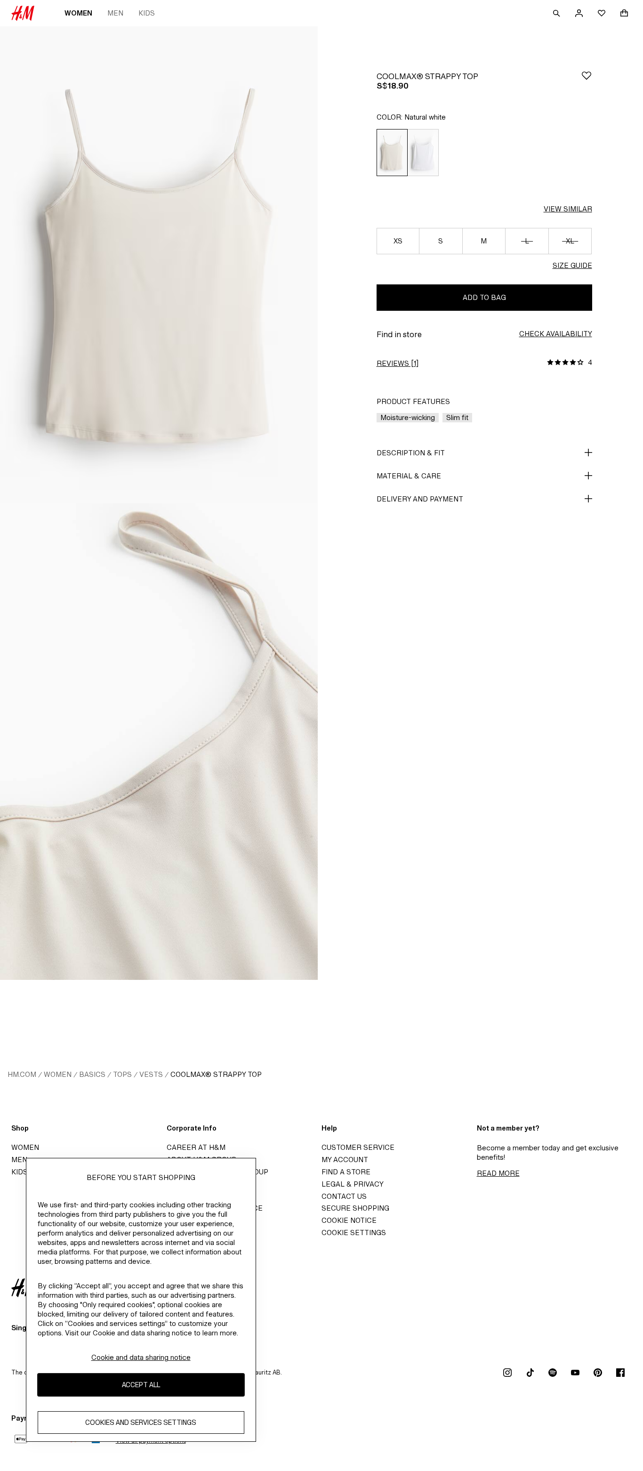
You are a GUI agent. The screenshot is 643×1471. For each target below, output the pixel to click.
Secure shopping (355, 1208)
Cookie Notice (349, 1220)
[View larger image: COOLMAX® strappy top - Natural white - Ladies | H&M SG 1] (159, 264)
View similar (568, 209)
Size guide (572, 265)
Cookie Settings (354, 1233)
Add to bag (484, 297)
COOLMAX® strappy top (216, 1074)
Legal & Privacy (353, 1184)
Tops (122, 1074)
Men (115, 13)
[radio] (392, 152)
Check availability (555, 334)
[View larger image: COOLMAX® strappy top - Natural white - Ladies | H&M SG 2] (159, 741)
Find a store (346, 1172)
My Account (345, 1160)
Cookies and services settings (140, 1422)
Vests (151, 1074)
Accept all (141, 1385)
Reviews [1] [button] (397, 363)
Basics (92, 1074)
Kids (146, 13)
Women (78, 13)
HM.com (22, 1074)
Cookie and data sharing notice (141, 1357)
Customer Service (358, 1147)
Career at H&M (196, 1147)
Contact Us (344, 1196)
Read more (498, 1173)
